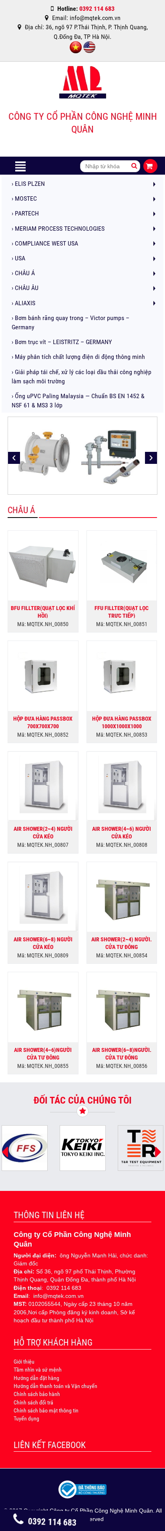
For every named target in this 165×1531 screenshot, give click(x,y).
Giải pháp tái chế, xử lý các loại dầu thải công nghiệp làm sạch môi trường (81, 376)
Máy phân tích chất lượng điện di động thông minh (78, 357)
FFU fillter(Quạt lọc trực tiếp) (122, 611)
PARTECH (25, 213)
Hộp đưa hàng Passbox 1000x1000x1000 (121, 722)
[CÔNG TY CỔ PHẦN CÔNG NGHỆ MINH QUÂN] (82, 84)
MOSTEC (24, 198)
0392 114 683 (52, 1522)
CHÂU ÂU (25, 288)
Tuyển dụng (26, 1418)
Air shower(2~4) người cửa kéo (43, 832)
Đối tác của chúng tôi (83, 1100)
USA (18, 258)
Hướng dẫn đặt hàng (36, 1378)
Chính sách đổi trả (33, 1402)
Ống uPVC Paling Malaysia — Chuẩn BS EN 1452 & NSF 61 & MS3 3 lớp (78, 400)
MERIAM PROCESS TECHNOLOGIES (58, 228)
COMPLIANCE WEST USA (45, 243)
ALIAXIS (23, 303)
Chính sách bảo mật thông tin (46, 1410)
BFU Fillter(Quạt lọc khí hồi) (43, 611)
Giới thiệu (24, 1361)
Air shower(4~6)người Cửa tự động (43, 1053)
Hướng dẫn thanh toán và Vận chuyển (55, 1386)
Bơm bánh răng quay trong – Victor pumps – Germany (70, 322)
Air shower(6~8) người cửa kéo (43, 942)
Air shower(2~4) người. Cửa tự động (121, 942)
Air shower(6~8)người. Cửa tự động (121, 1053)
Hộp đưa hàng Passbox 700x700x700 (42, 722)
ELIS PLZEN (28, 183)
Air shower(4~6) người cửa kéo (121, 832)
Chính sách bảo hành (37, 1394)
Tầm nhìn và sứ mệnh (38, 1369)
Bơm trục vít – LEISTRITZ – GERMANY (62, 342)
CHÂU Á (23, 273)
